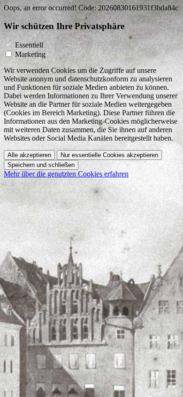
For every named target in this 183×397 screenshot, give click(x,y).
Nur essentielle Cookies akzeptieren (109, 155)
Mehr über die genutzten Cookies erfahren (66, 174)
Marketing (30, 54)
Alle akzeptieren (29, 155)
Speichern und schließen (41, 164)
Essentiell (29, 45)
